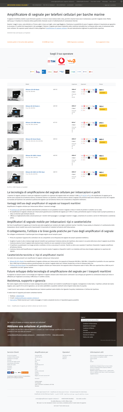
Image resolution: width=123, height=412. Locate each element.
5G (90, 195)
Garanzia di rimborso (88, 335)
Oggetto (83, 317)
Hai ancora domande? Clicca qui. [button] (108, 340)
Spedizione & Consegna (89, 326)
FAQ (91, 360)
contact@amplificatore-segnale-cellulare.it (62, 1)
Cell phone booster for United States (78, 392)
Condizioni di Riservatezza (90, 323)
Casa (36, 369)
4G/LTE (84, 195)
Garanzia (85, 330)
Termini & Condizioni (12, 355)
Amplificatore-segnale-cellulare (18, 5)
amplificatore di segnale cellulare (56, 28)
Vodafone (65, 357)
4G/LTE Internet (38, 357)
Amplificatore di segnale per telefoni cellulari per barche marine (29, 306)
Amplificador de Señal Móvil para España (44, 394)
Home (8, 306)
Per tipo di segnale (48, 5)
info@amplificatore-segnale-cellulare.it (27, 298)
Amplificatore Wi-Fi (39, 364)
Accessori (70, 5)
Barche (36, 363)
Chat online (13, 300)
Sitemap (9, 369)
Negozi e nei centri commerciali (42, 375)
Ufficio (36, 366)
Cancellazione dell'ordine (90, 332)
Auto (36, 361)
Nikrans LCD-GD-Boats (32, 89)
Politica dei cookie (88, 337)
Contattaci (9, 367)
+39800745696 (79, 1)
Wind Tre (65, 358)
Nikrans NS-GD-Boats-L (33, 106)
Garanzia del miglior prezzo (13, 361)
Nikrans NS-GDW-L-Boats (33, 155)
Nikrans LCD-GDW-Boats (33, 122)
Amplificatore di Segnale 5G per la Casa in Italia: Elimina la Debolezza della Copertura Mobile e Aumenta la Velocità (101, 367)
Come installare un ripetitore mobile (98, 357)
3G (80, 195)
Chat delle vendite (95, 1)
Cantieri (36, 372)
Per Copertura (61, 5)
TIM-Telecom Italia (67, 355)
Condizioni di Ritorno (88, 328)
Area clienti (113, 1)
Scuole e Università (39, 371)
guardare (102, 92)
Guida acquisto (93, 358)
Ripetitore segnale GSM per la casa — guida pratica (102, 370)
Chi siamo (9, 366)
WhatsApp (105, 1)
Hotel (36, 367)
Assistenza (78, 5)
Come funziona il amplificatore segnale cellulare (101, 355)
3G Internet (37, 360)
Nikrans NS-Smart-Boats (33, 139)
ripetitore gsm (15, 210)
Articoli (91, 361)
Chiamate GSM (38, 355)
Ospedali (37, 374)
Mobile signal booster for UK (42, 392)
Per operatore (37, 5)
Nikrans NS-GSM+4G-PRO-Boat (35, 172)
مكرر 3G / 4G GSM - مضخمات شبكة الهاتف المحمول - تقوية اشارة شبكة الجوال (71, 394)
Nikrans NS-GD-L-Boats (17, 261)
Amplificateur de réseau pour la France (60, 392)
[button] (121, 2)
